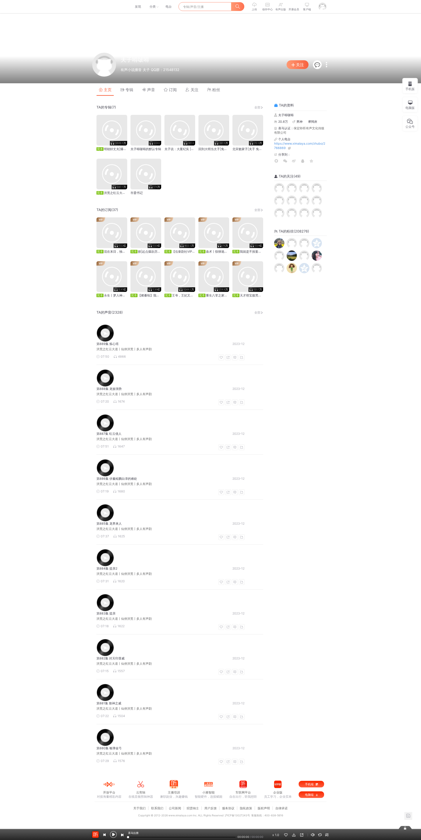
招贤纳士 (193, 808)
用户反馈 (210, 808)
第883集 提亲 (106, 613)
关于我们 (139, 808)
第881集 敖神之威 (108, 703)
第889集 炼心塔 (107, 344)
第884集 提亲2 (106, 568)
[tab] (105, 89)
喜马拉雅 (109, 6)
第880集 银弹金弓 (109, 748)
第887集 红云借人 (108, 433)
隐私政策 (246, 808)
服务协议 (228, 808)
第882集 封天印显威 (110, 658)
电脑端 (309, 794)
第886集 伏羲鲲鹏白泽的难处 (116, 478)
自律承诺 (281, 808)
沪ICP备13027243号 (237, 815)
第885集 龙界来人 (109, 523)
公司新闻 (175, 808)
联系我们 (157, 808)
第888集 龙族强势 (109, 389)
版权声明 (264, 808)
